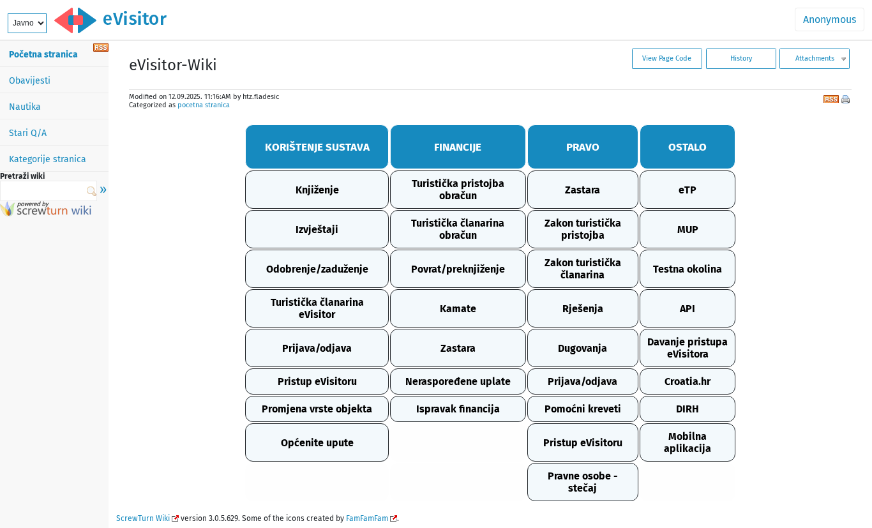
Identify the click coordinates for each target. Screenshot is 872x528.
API (687, 309)
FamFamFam (367, 518)
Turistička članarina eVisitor (317, 308)
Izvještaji (317, 229)
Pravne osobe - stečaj (583, 482)
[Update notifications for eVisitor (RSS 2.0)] (101, 48)
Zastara (582, 190)
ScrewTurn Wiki (143, 518)
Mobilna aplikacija (687, 442)
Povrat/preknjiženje (458, 269)
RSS (831, 98)
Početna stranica (43, 54)
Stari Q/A (28, 133)
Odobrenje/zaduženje (317, 269)
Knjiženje (317, 190)
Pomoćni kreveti (583, 409)
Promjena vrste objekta (317, 409)
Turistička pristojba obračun (458, 189)
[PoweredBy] (45, 213)
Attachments (814, 58)
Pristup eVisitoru (317, 381)
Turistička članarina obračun (457, 229)
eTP (687, 190)
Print (846, 100)
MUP (687, 229)
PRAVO (582, 147)
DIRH (687, 409)
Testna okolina (687, 269)
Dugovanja (582, 348)
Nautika (25, 107)
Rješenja (582, 309)
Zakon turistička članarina (583, 269)
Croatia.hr (687, 381)
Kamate (458, 309)
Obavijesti (29, 80)
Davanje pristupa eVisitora (687, 348)
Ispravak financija (458, 409)
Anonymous (829, 19)
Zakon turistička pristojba (583, 229)
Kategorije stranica (47, 159)
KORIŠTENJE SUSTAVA (317, 147)
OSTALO (687, 147)
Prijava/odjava (317, 348)
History (741, 58)
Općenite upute (317, 443)
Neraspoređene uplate (458, 381)
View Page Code (666, 58)
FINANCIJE (457, 147)
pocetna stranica (203, 105)
